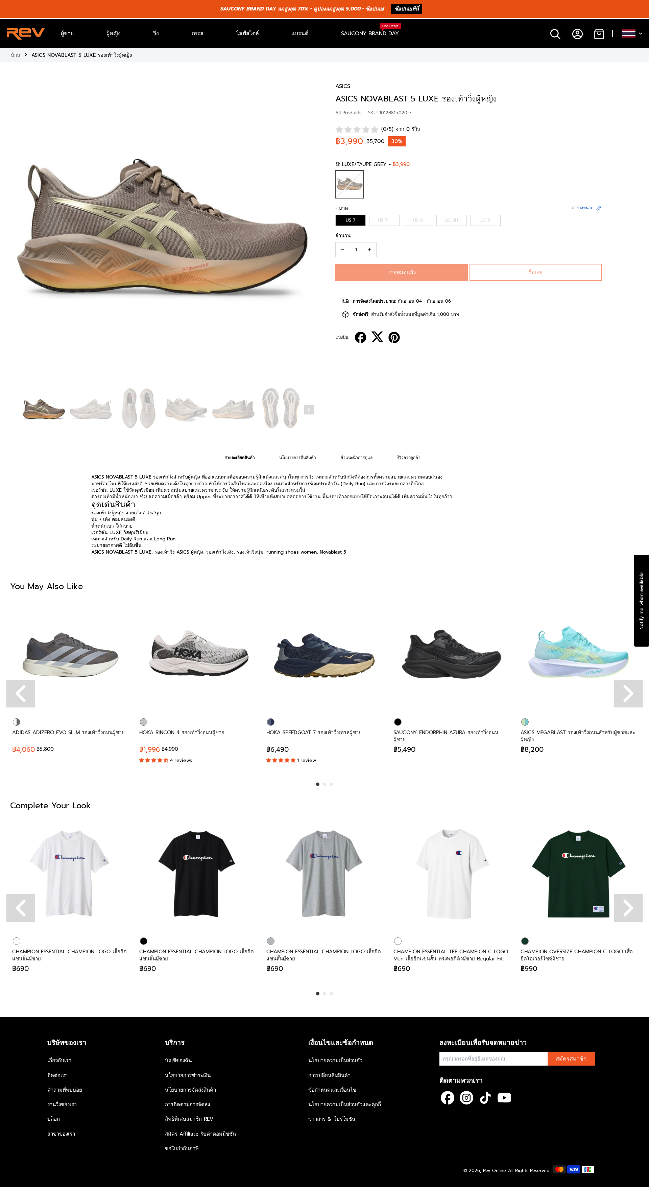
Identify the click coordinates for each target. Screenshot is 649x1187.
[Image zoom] (162, 234)
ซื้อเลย (535, 272)
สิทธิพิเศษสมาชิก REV (189, 1119)
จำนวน (343, 236)
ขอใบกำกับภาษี (182, 1148)
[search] (555, 34)
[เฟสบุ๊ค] (447, 1098)
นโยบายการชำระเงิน (188, 1075)
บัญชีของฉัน (178, 1060)
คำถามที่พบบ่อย (64, 1090)
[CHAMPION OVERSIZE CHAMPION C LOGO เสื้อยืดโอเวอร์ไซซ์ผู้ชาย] (579, 874)
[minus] (342, 249)
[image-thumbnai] (44, 410)
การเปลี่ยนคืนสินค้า (329, 1075)
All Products (348, 113)
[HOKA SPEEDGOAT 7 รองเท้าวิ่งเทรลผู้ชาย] (324, 655)
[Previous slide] (17, 233)
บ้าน (15, 55)
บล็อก (53, 1119)
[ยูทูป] (504, 1098)
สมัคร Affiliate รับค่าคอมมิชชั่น (200, 1134)
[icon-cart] (598, 34)
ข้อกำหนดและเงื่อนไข (332, 1090)
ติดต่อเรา (57, 1075)
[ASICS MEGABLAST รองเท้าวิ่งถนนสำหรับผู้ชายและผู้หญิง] (579, 655)
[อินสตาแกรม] (466, 1098)
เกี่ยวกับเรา (59, 1060)
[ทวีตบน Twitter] (377, 337)
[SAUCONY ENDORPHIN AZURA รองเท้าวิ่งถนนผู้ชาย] (451, 655)
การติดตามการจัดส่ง (187, 1104)
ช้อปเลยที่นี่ (406, 9)
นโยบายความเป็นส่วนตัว (335, 1060)
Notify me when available (641, 601)
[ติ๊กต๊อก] (485, 1098)
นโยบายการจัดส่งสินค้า (190, 1090)
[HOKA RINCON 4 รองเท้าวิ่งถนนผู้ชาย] (197, 655)
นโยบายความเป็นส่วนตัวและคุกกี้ (344, 1104)
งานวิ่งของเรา (62, 1104)
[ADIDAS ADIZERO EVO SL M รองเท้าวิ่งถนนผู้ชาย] (70, 655)
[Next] (628, 693)
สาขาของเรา (61, 1134)
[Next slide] (309, 409)
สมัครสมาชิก (571, 1059)
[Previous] (20, 693)
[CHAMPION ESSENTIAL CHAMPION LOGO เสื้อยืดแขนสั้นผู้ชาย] (70, 874)
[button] (401, 272)
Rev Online (494, 1170)
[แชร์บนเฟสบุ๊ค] (360, 337)
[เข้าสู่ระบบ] (577, 34)
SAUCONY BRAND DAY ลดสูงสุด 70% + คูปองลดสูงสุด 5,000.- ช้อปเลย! (302, 9)
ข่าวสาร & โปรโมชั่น (331, 1119)
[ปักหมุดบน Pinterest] (394, 337)
